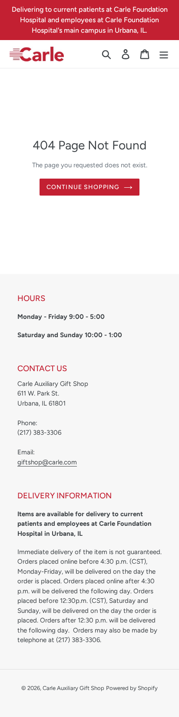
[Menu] (163, 54)
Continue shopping (82, 187)
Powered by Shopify (132, 688)
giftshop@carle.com (47, 462)
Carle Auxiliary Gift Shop (73, 688)
